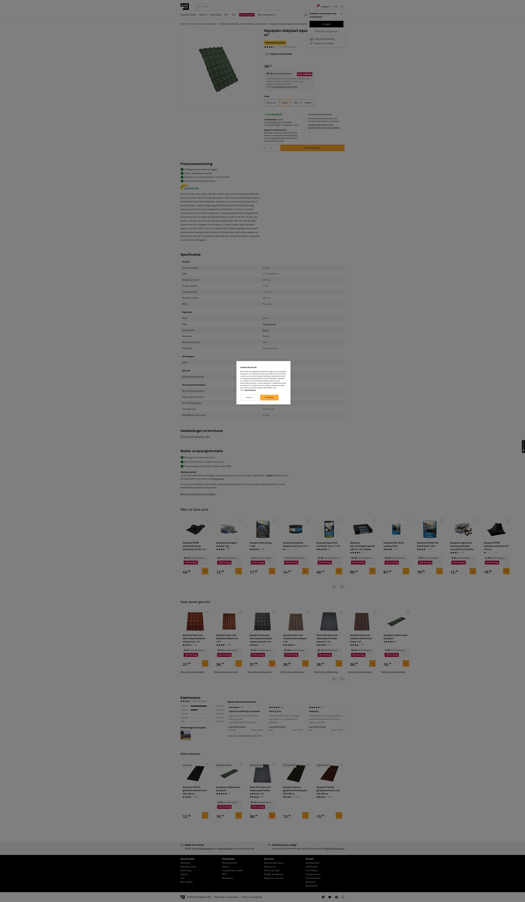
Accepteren (269, 397)
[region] (263, 383)
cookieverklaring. (250, 390)
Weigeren (249, 397)
